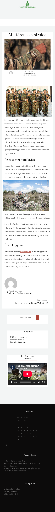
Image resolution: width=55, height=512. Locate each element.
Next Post (31, 303)
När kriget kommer (17, 340)
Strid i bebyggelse (10, 466)
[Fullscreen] (43, 382)
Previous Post (19, 293)
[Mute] (39, 382)
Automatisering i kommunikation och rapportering (22, 463)
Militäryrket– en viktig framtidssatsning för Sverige (22, 468)
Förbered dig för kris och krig (14, 461)
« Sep (6, 445)
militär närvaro (25, 252)
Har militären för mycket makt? (15, 471)
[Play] (11, 382)
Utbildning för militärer (18, 342)
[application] (27, 374)
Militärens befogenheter (19, 337)
